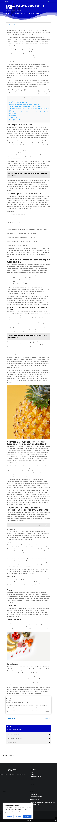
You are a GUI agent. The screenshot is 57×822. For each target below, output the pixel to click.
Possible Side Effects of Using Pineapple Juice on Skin (23, 104)
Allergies (12, 115)
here (47, 711)
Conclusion (11, 121)
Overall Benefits (14, 119)
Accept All (27, 816)
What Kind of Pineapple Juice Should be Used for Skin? (25, 106)
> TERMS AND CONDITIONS (35, 776)
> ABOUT (32, 784)
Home (7, 13)
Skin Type (13, 113)
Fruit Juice (19, 10)
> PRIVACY (32, 779)
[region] (18, 811)
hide (31, 98)
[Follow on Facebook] (53, 818)
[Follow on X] (56, 818)
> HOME (31, 772)
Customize (9, 816)
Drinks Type (11, 10)
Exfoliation (13, 117)
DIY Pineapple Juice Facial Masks (18, 103)
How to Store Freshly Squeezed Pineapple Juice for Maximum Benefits (28, 112)
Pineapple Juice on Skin (15, 101)
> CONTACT (32, 774)
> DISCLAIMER (33, 782)
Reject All (18, 816)
